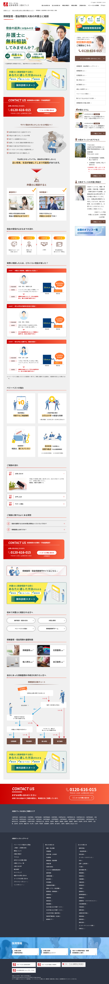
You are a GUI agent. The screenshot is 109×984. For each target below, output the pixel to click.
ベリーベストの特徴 (93, 5)
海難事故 (48, 897)
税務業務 (48, 904)
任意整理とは (80, 75)
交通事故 (48, 857)
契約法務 (81, 854)
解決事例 (16, 869)
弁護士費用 (74, 5)
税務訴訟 (81, 876)
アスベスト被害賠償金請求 (53, 870)
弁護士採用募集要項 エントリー (49, 952)
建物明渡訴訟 (82, 894)
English (94, 2)
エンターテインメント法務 (86, 925)
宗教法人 (81, 928)
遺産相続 (48, 873)
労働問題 (48, 851)
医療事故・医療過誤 (51, 891)
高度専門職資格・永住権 (52, 916)
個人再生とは (80, 80)
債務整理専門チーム (52, 629)
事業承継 (81, 916)
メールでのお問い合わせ (21, 878)
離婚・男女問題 (50, 848)
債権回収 (81, 897)
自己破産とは (80, 84)
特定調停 (29, 741)
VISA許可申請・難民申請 (52, 913)
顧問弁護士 (82, 848)
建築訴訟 (81, 891)
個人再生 (44, 741)
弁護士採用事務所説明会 (18, 952)
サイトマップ (18, 872)
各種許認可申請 (83, 913)
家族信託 (48, 901)
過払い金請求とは (81, 89)
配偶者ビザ (49, 919)
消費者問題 (49, 876)
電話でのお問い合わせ (20, 875)
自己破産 (60, 741)
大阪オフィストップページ (20, 838)
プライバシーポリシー (20, 882)
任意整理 (13, 741)
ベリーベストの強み (21, 629)
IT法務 (81, 867)
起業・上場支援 (83, 863)
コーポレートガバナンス (85, 857)
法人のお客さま (56, 5)
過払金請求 (24, 705)
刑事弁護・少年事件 (51, 854)
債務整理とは (80, 71)
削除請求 (48, 879)
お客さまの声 (18, 866)
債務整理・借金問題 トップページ (86, 66)
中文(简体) (99, 2)
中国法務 (81, 907)
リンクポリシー (18, 885)
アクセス (103, 5)
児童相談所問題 (50, 885)
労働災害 (48, 863)
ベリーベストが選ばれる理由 (22, 845)
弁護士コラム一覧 (19, 863)
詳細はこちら (97, 176)
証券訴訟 (48, 894)
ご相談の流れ (82, 5)
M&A (80, 860)
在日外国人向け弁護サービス (54, 910)
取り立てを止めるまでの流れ (85, 98)
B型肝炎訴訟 (49, 867)
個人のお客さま (46, 5)
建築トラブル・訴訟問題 (52, 888)
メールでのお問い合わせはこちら (90, 58)
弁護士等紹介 (65, 5)
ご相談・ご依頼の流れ (20, 848)
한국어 (104, 2)
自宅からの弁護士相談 (20, 860)
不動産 (81, 888)
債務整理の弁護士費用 (83, 103)
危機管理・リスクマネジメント (87, 901)
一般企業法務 (82, 851)
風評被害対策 (82, 870)
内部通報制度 (82, 904)
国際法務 (81, 910)
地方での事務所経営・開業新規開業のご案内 (80, 952)
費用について (18, 851)
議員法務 (81, 922)
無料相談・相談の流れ (21, 620)
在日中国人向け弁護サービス (54, 907)
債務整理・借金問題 (51, 860)
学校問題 (48, 882)
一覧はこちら (97, 133)
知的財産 (81, 885)
